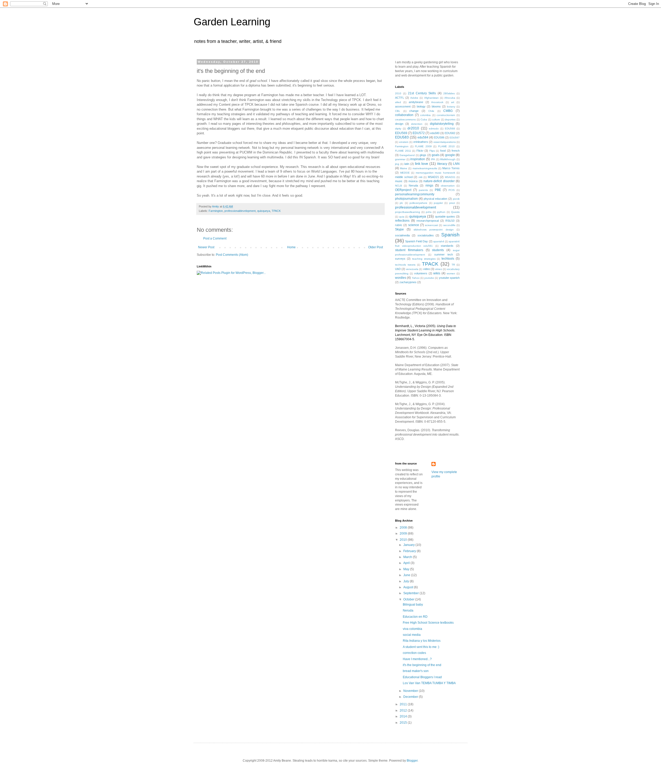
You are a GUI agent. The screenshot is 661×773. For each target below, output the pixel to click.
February (410, 551)
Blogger (412, 760)
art (452, 102)
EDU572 (419, 133)
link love (421, 163)
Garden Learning (232, 21)
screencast (431, 225)
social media (412, 635)
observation (448, 185)
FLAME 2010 (446, 146)
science (413, 225)
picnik (456, 198)
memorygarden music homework (435, 172)
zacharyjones (407, 282)
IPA (433, 159)
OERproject (403, 190)
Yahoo (416, 277)
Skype (399, 229)
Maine (403, 168)
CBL (397, 111)
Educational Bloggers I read (422, 677)
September (411, 593)
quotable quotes (445, 216)
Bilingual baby (413, 604)
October (409, 599)
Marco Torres (451, 168)
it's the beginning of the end (422, 665)
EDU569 (401, 133)
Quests (455, 212)
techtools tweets (405, 264)
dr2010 (413, 128)
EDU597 (455, 137)
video (426, 268)
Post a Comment (214, 238)
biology (421, 106)
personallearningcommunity (414, 194)
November (411, 691)
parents (423, 190)
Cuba (424, 119)
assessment (403, 106)
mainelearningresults (425, 168)
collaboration (404, 115)
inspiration (417, 159)
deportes (450, 119)
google (450, 155)
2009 (404, 533)
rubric (398, 225)
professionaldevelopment (240, 210)
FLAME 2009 (423, 146)
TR (453, 264)
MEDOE (405, 172)
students (438, 250)
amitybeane (416, 102)
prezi (452, 203)
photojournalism (406, 198)
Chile (431, 111)
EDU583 (402, 137)
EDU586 (439, 137)
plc (401, 203)
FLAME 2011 (403, 150)
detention (416, 123)
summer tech (443, 254)
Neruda (413, 185)
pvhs (428, 212)
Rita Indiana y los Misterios (421, 641)
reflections (402, 220)
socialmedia (402, 235)
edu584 (423, 137)
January (409, 545)
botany (451, 106)
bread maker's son (416, 671)
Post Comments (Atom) (232, 255)
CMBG (448, 111)
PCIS (451, 190)
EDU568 (450, 128)
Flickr (419, 150)
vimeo (438, 269)
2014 (404, 716)
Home (291, 247)
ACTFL (399, 97)
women (451, 273)
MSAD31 (450, 177)
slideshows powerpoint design (434, 229)
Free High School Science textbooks (428, 622)
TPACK (276, 210)
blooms (436, 106)
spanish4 (438, 241)
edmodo (434, 128)
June (407, 575)
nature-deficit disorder (439, 181)
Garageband (407, 155)
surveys (400, 258)
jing (397, 164)
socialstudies (426, 235)
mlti (420, 177)
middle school (404, 177)
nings (429, 185)
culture (436, 119)
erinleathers (420, 141)
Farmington (216, 210)
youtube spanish (449, 277)
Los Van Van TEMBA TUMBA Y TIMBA (429, 683)
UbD (398, 268)
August (408, 587)
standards (447, 245)
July (406, 581)
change (414, 110)
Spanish (450, 234)
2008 (404, 527)
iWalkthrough (447, 159)
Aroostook (437, 102)
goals (435, 155)
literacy (442, 164)
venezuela (412, 269)
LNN (456, 164)
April (407, 563)
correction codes (414, 653)
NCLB (398, 185)
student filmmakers (409, 250)
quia (401, 216)
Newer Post (206, 247)
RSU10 (449, 220)
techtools (448, 258)
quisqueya (263, 210)
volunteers (420, 273)
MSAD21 (433, 177)
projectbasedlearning (407, 212)
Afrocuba (449, 97)
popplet (438, 203)
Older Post (375, 247)
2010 (398, 93)
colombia (425, 115)
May (406, 569)
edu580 (434, 133)
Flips (432, 150)
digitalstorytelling (442, 124)
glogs (423, 155)
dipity (398, 128)
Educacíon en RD (415, 617)
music (399, 181)
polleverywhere (418, 203)
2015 (404, 722)
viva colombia (412, 629)
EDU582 (450, 133)
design (399, 123)
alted (398, 102)
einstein (403, 142)
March (408, 557)
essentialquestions (445, 142)
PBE (438, 190)
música (413, 181)
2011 (404, 704)
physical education (435, 198)
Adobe (414, 97)
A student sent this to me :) (421, 647)
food (443, 150)
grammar (400, 159)
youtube (429, 277)
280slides (449, 93)
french (456, 150)
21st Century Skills (422, 93)
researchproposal (427, 220)
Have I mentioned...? (417, 659)
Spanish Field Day (416, 241)
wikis (436, 273)
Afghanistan (431, 97)
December (411, 697)
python (441, 212)
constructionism (446, 115)
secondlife (449, 225)
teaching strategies (424, 258)
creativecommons (405, 119)
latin (406, 163)
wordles (400, 278)
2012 (404, 710)
